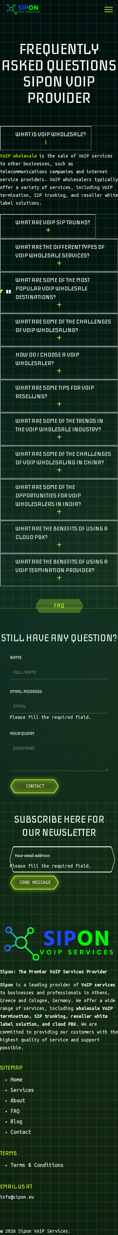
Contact (20, 1132)
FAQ (14, 1111)
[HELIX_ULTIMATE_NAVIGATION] (109, 9)
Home (16, 1079)
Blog (16, 1121)
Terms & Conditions (37, 1165)
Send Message (35, 882)
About (17, 1100)
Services (22, 1090)
